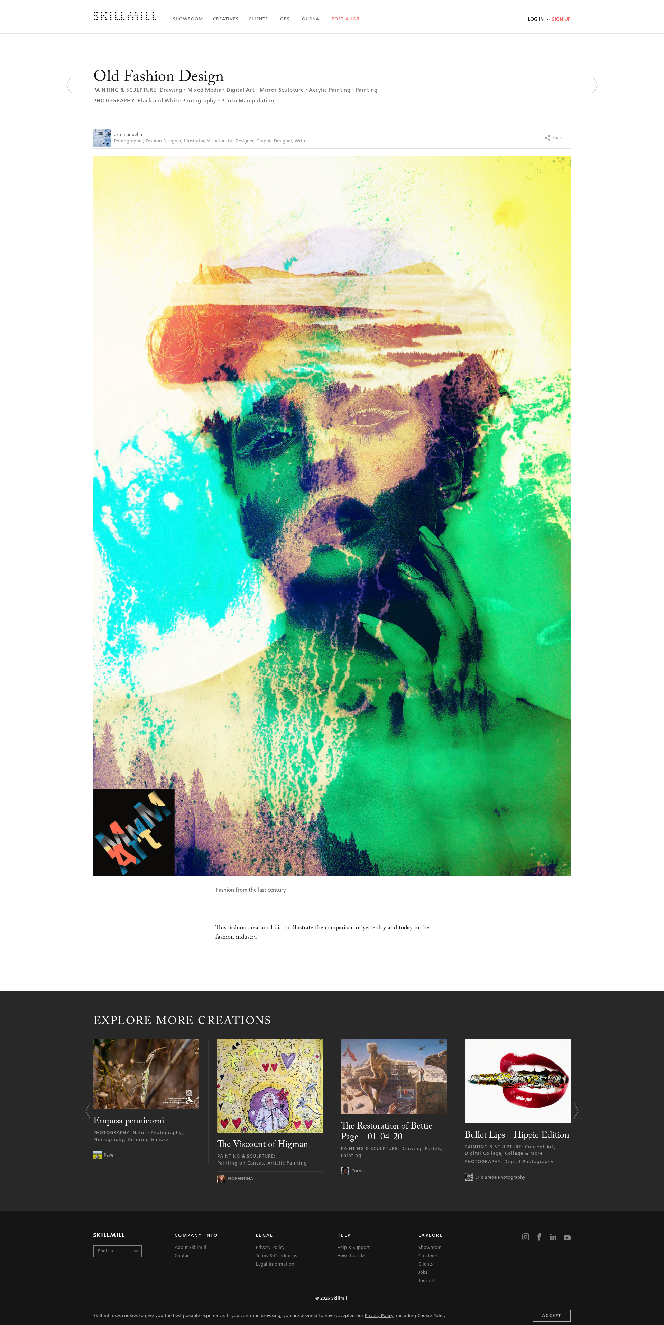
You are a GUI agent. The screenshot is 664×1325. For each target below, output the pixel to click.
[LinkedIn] (553, 1237)
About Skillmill (190, 1247)
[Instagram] (525, 1237)
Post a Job (346, 19)
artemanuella (128, 134)
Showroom (188, 19)
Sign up (561, 19)
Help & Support (353, 1247)
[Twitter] (520, 138)
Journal (311, 19)
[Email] (572, 138)
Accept (551, 1316)
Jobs (284, 19)
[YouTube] (567, 1237)
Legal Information (275, 1264)
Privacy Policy (379, 1316)
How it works (351, 1256)
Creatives (226, 19)
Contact (183, 1256)
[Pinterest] (533, 138)
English (105, 1251)
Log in (536, 19)
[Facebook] (507, 138)
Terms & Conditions (276, 1256)
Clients (258, 19)
